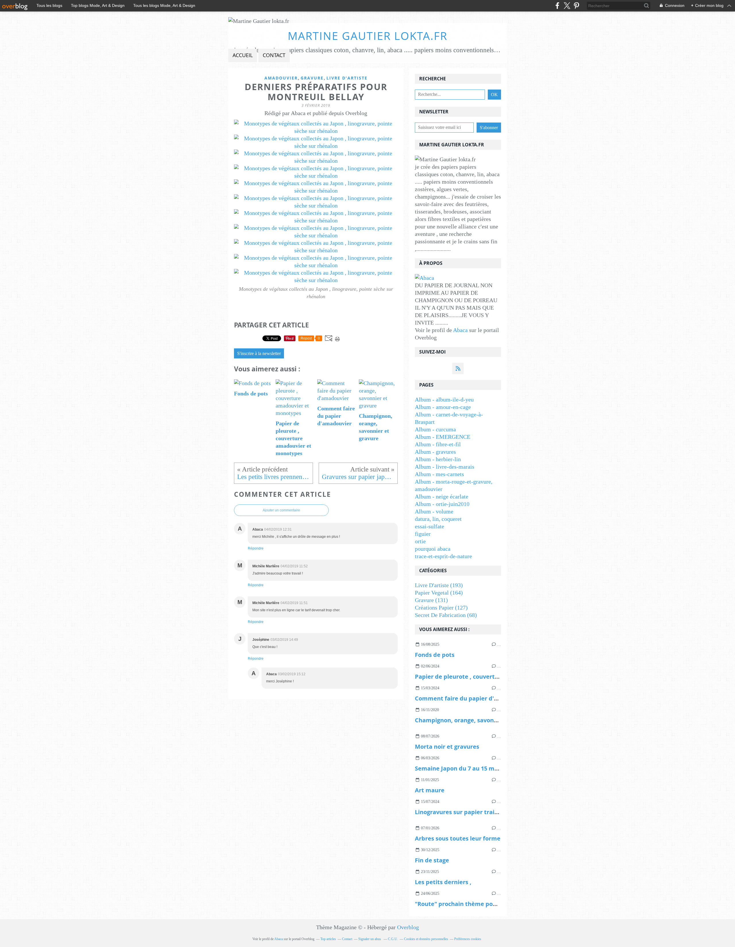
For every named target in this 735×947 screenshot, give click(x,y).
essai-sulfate (429, 526)
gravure (312, 78)
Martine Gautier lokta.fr (367, 35)
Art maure (429, 790)
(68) (446, 615)
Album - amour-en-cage (443, 407)
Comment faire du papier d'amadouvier (471, 698)
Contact (274, 55)
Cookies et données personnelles (426, 939)
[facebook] (557, 5)
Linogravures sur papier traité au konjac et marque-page (495, 812)
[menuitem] (242, 55)
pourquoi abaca (432, 549)
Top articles (328, 939)
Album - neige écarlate (441, 496)
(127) (441, 607)
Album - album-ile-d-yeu (444, 399)
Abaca (460, 330)
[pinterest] (576, 5)
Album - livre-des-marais (444, 466)
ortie (420, 541)
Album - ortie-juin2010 (442, 504)
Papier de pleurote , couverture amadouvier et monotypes (498, 676)
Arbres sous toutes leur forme (457, 838)
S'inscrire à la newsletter (259, 353)
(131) (431, 600)
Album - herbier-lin (438, 459)
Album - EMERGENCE (442, 437)
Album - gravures (435, 452)
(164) (439, 592)
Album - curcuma (435, 429)
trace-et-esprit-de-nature (443, 556)
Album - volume (434, 511)
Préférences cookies (467, 939)
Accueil (243, 55)
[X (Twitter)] (566, 5)
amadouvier (281, 78)
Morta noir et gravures (447, 746)
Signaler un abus (370, 939)
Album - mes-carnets (439, 474)
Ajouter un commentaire (281, 510)
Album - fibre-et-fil (438, 444)
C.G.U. (393, 939)
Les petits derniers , (443, 882)
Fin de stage (432, 860)
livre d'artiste (347, 78)
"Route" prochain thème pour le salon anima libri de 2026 (496, 904)
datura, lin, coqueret (438, 519)
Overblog (408, 927)
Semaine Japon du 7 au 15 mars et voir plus (476, 768)
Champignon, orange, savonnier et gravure (475, 720)
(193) (439, 585)
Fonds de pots (434, 655)
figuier (423, 534)
